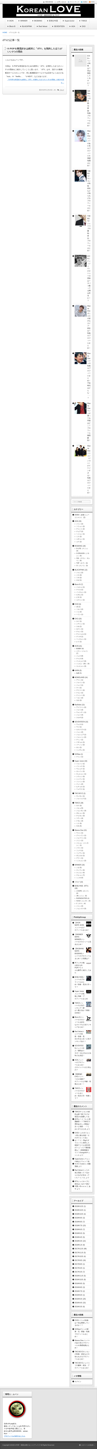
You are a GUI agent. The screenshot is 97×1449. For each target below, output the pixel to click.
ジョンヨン (80, 811)
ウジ (77, 727)
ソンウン (79, 853)
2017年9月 (78, 1260)
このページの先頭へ (87, 1445)
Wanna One (79, 830)
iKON (11, 21)
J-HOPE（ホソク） (82, 891)
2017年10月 (79, 1256)
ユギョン (79, 539)
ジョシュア (80, 735)
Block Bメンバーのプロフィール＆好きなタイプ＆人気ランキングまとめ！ (83, 1022)
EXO (84, 26)
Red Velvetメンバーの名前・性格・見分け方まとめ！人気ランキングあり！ (83, 1036)
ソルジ (78, 609)
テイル (78, 590)
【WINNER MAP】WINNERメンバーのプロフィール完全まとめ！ (83, 939)
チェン (78, 631)
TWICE (84, 21)
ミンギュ (79, 750)
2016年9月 (78, 1283)
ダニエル (79, 855)
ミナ (77, 536)
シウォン (79, 776)
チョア (78, 531)
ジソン (78, 840)
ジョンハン (80, 737)
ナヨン (78, 821)
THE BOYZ (79, 793)
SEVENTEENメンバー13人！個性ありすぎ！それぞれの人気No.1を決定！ (83, 1050)
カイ (77, 621)
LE (77, 607)
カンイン (79, 771)
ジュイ (78, 685)
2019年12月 (79, 1206)
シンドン (79, 779)
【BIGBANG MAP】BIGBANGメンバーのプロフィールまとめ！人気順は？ (83, 953)
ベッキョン (80, 639)
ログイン (78, 1381)
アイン (78, 680)
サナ (77, 805)
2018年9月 (78, 1218)
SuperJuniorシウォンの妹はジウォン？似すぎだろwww (82, 1161)
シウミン (79, 624)
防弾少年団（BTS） (82, 886)
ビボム (78, 595)
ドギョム (79, 742)
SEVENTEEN (59, 26)
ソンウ (78, 850)
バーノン (79, 745)
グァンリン (80, 835)
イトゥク (79, 766)
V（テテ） (79, 903)
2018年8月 (78, 1222)
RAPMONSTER (81, 898)
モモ (77, 826)
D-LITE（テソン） (82, 548)
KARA (77, 670)
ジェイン (79, 682)
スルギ (78, 717)
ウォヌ (78, 724)
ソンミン (79, 781)
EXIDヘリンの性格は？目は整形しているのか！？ (82, 1322)
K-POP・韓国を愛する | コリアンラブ (27, 1445)
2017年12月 (79, 1249)
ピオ (77, 597)
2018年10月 (79, 1214)
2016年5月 (78, 1299)
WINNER (23, 21)
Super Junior (79, 761)
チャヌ (78, 658)
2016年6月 (78, 1295)
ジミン (78, 524)
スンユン (79, 873)
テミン (78, 757)
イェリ (78, 710)
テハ (77, 688)
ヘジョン (79, 534)
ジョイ (78, 715)
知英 (77, 673)
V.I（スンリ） (81, 565)
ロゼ (77, 580)
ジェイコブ (80, 799)
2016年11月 (79, 1276)
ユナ (77, 542)
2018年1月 (78, 1245)
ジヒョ (78, 808)
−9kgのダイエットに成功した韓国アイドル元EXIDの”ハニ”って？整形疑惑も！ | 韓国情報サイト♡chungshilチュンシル (82, 1147)
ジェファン (80, 838)
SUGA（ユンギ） (82, 901)
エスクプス (80, 729)
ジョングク (80, 908)
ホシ (77, 747)
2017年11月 (79, 1253)
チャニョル (80, 634)
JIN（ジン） (80, 896)
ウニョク (79, 769)
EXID (77, 604)
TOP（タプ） (80, 563)
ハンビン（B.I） (81, 664)
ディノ (78, 740)
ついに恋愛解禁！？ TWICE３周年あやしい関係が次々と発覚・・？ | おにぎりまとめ (82, 1124)
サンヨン (79, 796)
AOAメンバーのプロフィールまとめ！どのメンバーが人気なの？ (83, 1065)
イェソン (79, 764)
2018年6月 (78, 1229)
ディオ (78, 636)
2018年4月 (78, 1237)
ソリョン (79, 526)
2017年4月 (78, 1268)
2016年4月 (78, 1303)
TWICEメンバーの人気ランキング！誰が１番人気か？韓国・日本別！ (83, 1008)
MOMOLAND (79, 677)
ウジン (78, 833)
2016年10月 (79, 1279)
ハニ (77, 612)
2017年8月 (78, 1264)
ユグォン (79, 600)
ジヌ (77, 867)
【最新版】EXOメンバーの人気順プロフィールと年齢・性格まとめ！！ (83, 1079)
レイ (77, 642)
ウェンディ (80, 712)
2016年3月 (78, 1307)
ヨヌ (77, 700)
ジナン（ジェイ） (82, 651)
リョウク (79, 789)
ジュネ (78, 656)
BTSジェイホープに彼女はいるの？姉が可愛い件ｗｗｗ (82, 1183)
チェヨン (79, 816)
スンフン (79, 870)
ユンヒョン (80, 666)
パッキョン (80, 592)
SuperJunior (69, 21)
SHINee (77, 754)
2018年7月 (78, 1225)
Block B (12, 26)
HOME (5, 32)
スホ (77, 626)
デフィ (78, 858)
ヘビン (78, 698)
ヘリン (78, 614)
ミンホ (78, 878)
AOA (73, 26)
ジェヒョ (79, 587)
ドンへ (78, 784)
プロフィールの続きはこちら (14, 1436)
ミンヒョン (80, 861)
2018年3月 (78, 1241)
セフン (78, 629)
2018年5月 (78, 1233)
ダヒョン (79, 813)
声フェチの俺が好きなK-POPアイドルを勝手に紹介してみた (83, 968)
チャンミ (79, 529)
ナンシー (79, 695)
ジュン (78, 732)
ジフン (78, 848)
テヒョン (79, 875)
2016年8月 (78, 1287)
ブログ (61, 90)
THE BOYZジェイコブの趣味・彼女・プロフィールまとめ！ (82, 1365)
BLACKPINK (27, 26)
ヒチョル (79, 787)
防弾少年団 (53, 21)
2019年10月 (79, 1210)
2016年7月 (78, 1291)
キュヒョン (80, 774)
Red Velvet (43, 26)
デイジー (79, 690)
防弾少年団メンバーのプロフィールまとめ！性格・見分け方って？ (83, 982)
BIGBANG (38, 21)
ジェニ (78, 572)
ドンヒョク (80, 661)
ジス (77, 575)
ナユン (78, 693)
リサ (77, 578)
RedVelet (78, 705)
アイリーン (80, 707)
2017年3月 (78, 1272)
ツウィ (78, 818)
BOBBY (78, 648)
